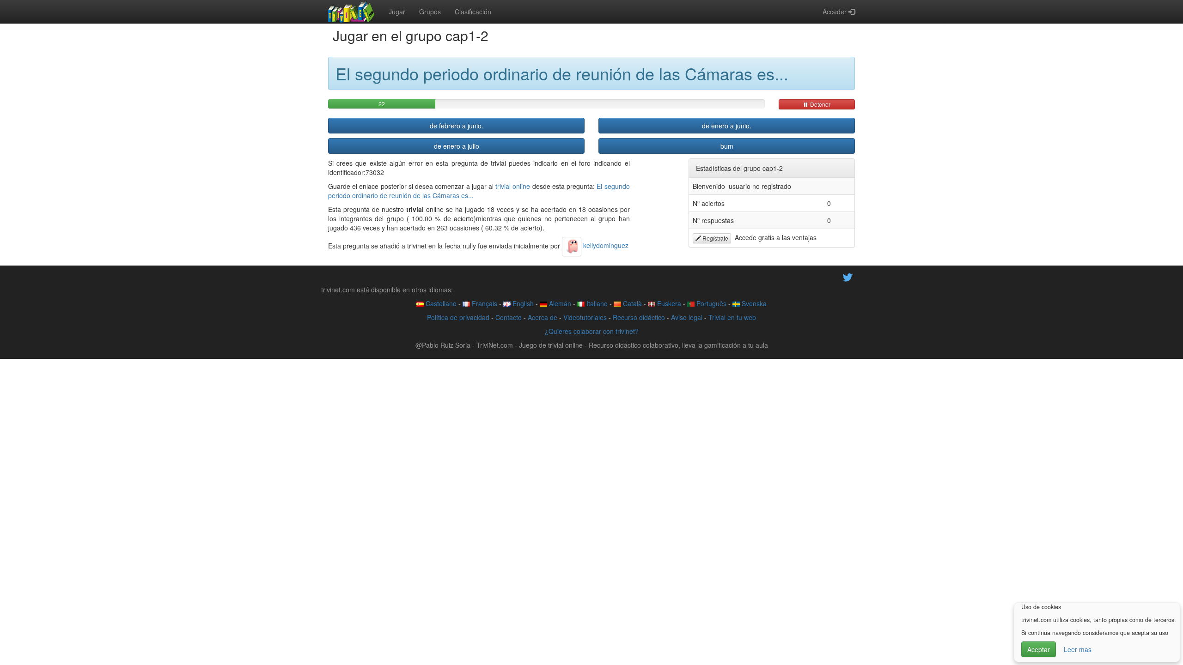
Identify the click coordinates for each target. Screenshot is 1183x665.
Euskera (668, 303)
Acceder (835, 11)
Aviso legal (686, 317)
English (522, 303)
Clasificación (473, 11)
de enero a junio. (726, 125)
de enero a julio (456, 146)
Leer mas (1078, 649)
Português (710, 303)
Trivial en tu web (732, 317)
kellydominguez (604, 245)
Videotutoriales (585, 317)
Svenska (753, 303)
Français (483, 303)
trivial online (512, 186)
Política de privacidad (458, 317)
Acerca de (542, 317)
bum (726, 146)
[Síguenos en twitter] (847, 276)
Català (631, 303)
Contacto (508, 317)
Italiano (596, 303)
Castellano (440, 303)
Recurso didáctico (639, 317)
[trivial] (351, 11)
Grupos (430, 11)
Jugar (397, 11)
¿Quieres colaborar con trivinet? (592, 331)
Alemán (559, 303)
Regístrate (714, 238)
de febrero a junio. (456, 125)
